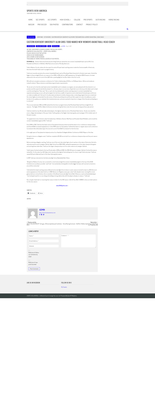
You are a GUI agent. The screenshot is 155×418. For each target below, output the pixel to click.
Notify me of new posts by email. (33, 263)
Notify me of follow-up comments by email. (34, 254)
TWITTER (43, 53)
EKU (49, 46)
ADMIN (63, 46)
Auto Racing (100, 19)
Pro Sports (88, 19)
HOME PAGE (40, 37)
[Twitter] (43, 214)
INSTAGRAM (40, 55)
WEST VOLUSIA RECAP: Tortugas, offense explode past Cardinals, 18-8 (44, 224)
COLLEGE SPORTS (41, 46)
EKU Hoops (56, 46)
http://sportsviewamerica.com (47, 212)
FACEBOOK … (41, 57)
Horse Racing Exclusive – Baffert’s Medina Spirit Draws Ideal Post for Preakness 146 (80, 224)
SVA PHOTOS (55, 59)
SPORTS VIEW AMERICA (50, 51)
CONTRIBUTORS (67, 24)
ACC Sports (52, 19)
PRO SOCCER (42, 24)
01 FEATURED (47, 37)
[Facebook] (39, 214)
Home (30, 19)
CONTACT (79, 24)
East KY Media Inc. (72, 296)
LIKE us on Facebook (33, 282)
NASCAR (31, 24)
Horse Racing (114, 19)
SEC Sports (40, 19)
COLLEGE (77, 19)
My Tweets (64, 287)
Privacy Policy (92, 24)
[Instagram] (41, 214)
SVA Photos (54, 24)
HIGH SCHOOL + (65, 19)
